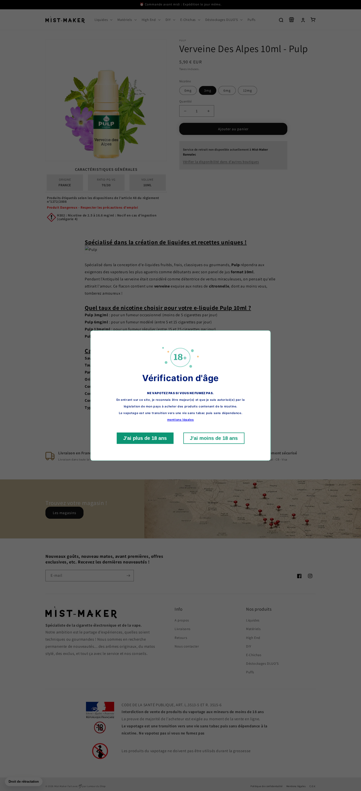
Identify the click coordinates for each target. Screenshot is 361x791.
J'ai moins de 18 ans (214, 438)
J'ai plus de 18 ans (145, 438)
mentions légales (180, 419)
